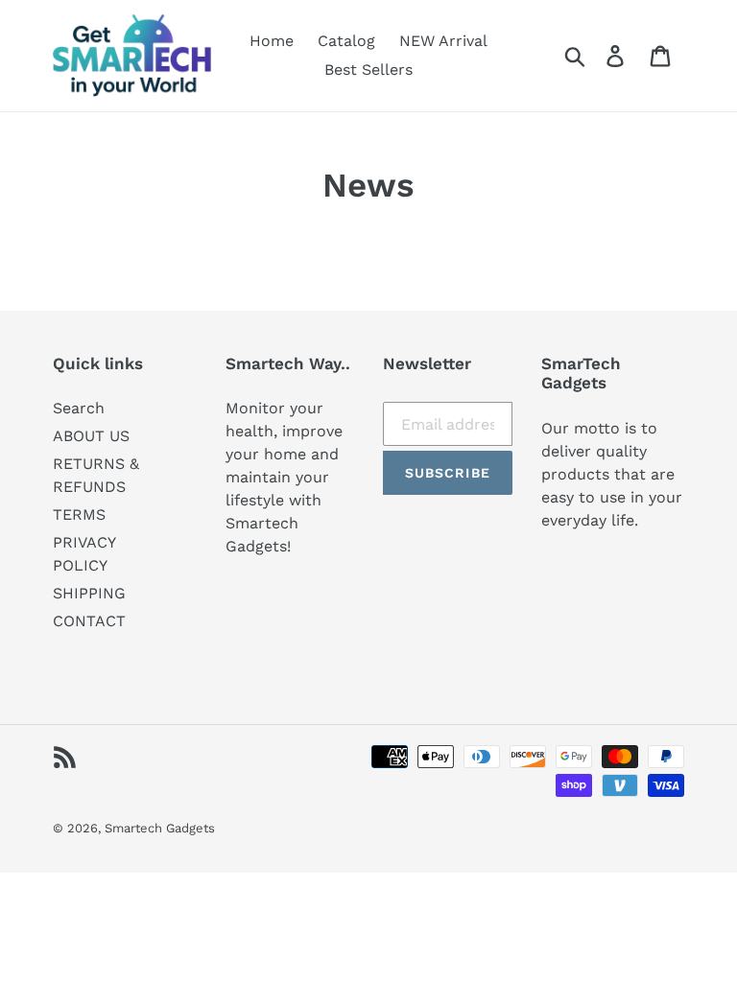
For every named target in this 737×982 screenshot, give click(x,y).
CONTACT (89, 621)
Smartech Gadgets (160, 828)
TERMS (79, 514)
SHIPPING (89, 593)
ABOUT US (91, 436)
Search (79, 408)
